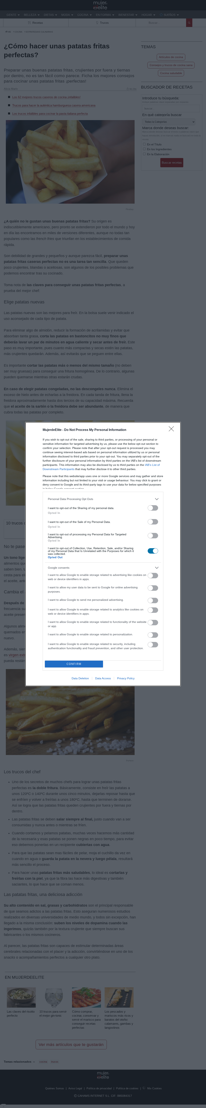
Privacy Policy (126, 678)
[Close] (172, 430)
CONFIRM (74, 663)
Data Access (103, 678)
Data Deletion (80, 678)
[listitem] (103, 499)
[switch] (153, 508)
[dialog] (103, 554)
